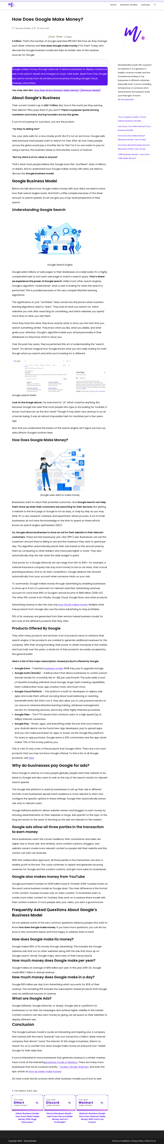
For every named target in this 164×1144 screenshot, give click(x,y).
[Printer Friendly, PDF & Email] (59, 37)
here (31, 757)
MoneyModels (127, 99)
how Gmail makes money (73, 604)
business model (53, 668)
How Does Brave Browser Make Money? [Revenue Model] (67, 90)
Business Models (23, 28)
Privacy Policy (138, 1141)
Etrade (73, 1066)
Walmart (83, 1066)
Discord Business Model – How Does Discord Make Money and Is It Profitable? (60, 1118)
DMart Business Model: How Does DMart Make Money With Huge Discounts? (27, 1118)
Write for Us (150, 1141)
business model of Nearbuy (61, 1062)
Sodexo (64, 1066)
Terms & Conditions (121, 1141)
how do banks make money (44, 1071)
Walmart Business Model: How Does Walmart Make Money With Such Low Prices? (92, 1118)
